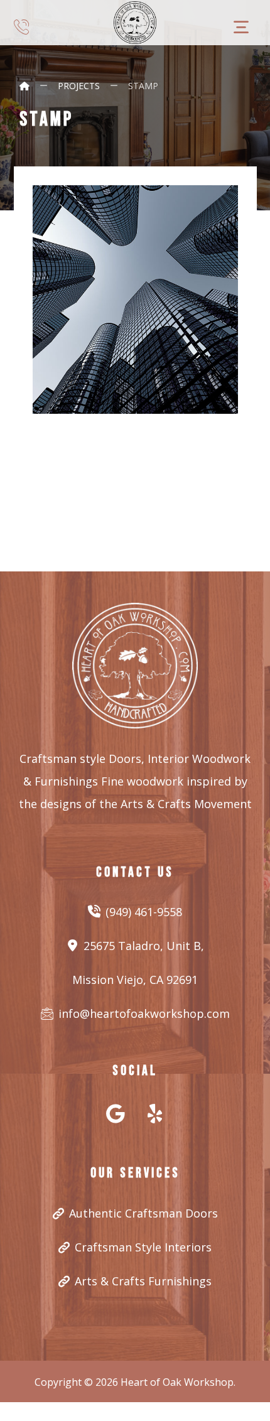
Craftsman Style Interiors (143, 1247)
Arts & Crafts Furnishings (143, 1281)
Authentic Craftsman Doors (143, 1213)
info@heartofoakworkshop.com (144, 1013)
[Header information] (21, 25)
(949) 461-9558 (143, 911)
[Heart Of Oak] (135, 22)
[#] (115, 1113)
